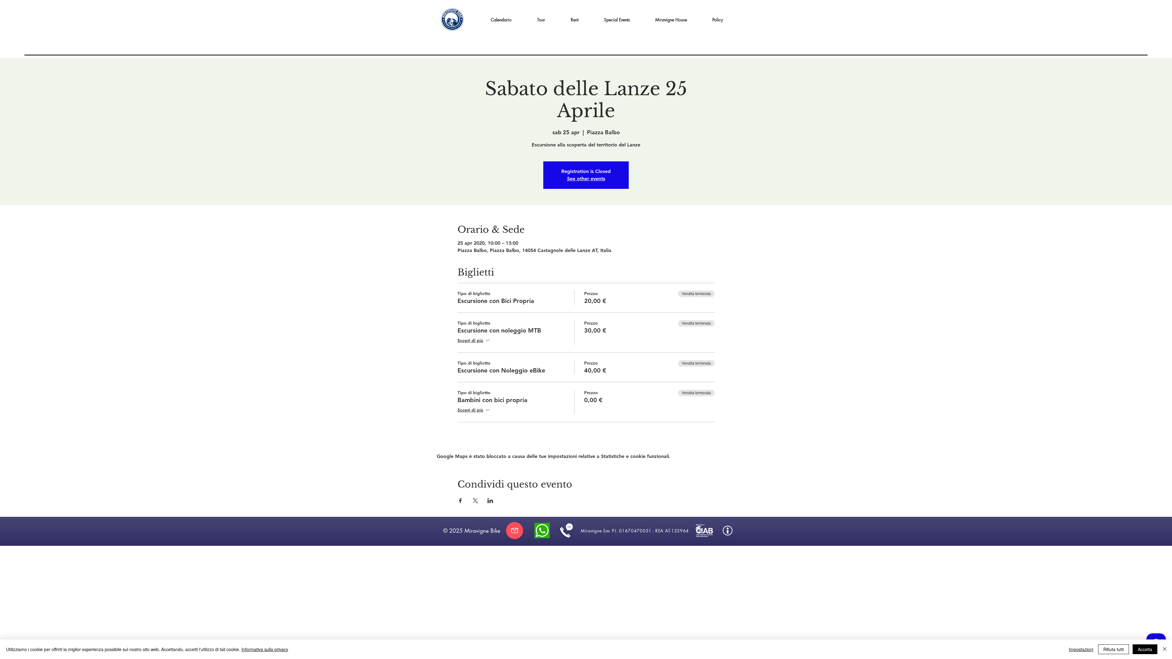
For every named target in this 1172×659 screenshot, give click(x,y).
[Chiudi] (1164, 649)
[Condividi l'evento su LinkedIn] (490, 500)
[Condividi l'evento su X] (475, 500)
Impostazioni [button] (1081, 649)
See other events (586, 179)
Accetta (1145, 649)
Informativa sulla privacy (264, 649)
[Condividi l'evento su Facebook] (460, 500)
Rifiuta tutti (1113, 649)
